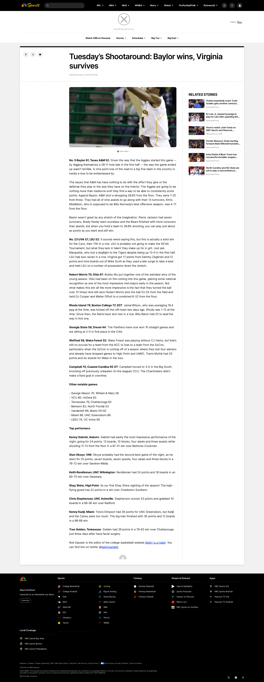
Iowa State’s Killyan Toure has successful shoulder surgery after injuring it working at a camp (223, 155)
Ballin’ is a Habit (155, 542)
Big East (172, 38)
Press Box (73, 663)
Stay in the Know (27, 590)
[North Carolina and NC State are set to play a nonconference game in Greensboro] (196, 170)
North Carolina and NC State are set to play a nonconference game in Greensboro (222, 169)
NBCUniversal (34, 667)
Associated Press (212, 107)
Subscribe (25, 600)
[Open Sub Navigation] (103, 5)
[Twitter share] (33, 54)
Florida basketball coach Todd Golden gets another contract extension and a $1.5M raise (221, 102)
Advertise (23, 663)
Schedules (137, 38)
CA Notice (124, 663)
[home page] (30, 5)
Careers (31, 663)
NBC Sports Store (61, 663)
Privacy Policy (93, 663)
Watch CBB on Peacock (98, 38)
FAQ (52, 663)
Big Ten (155, 38)
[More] (224, 5)
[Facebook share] (26, 54)
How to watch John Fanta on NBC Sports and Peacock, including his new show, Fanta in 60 (223, 129)
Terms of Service (136, 663)
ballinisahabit (110, 547)
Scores (120, 38)
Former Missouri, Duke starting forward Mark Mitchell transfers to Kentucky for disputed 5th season (222, 142)
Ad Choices (82, 663)
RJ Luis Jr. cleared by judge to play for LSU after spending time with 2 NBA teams (222, 115)
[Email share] (40, 54)
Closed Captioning (42, 663)
